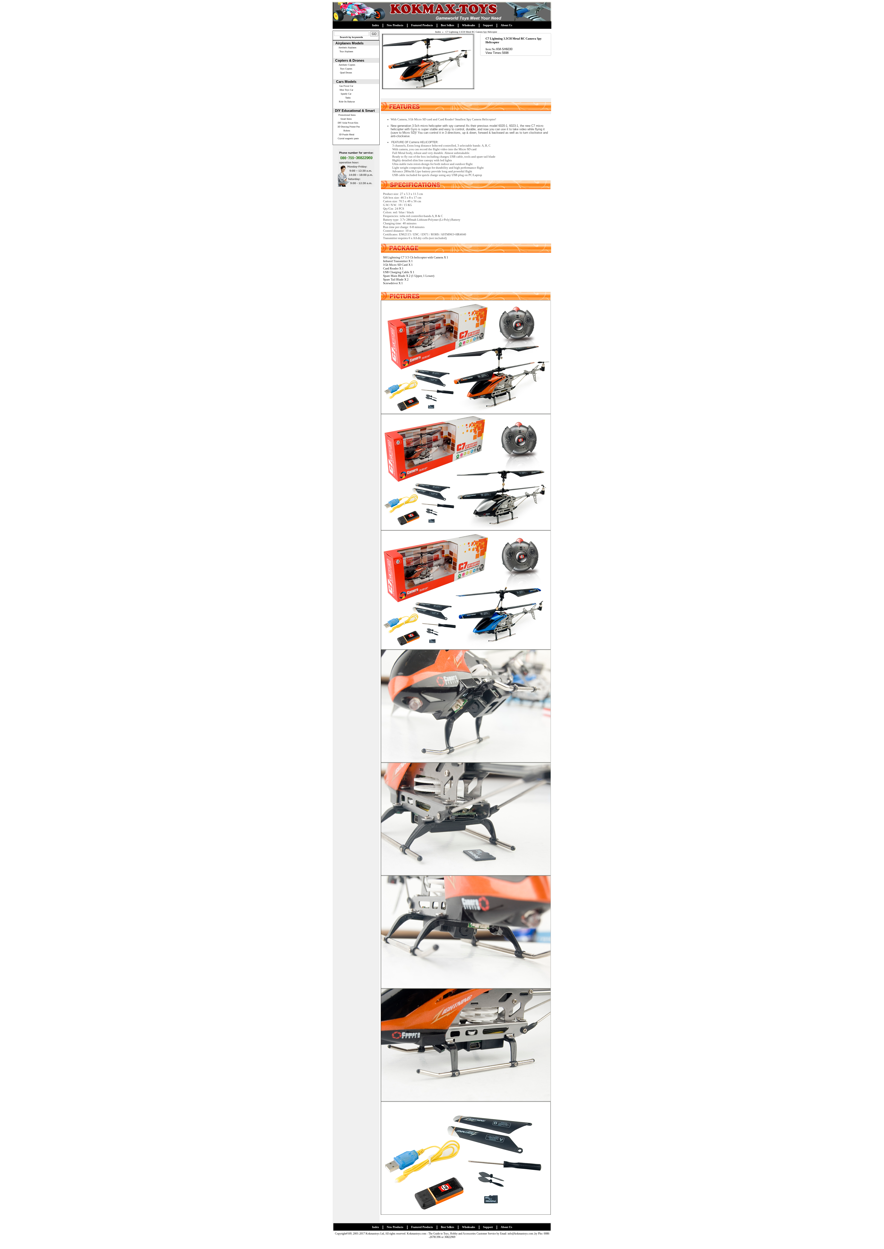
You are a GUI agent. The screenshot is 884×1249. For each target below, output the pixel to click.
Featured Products (422, 25)
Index (375, 25)
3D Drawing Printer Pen (348, 126)
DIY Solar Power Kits (348, 122)
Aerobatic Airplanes (347, 47)
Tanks (348, 97)
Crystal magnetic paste (348, 138)
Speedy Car (346, 94)
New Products (395, 25)
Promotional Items (347, 115)
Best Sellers (447, 25)
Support (488, 25)
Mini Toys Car (346, 90)
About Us (506, 25)
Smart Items (346, 119)
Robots (346, 130)
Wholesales (468, 25)
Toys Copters (346, 68)
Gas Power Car (346, 86)
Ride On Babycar (347, 101)
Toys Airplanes (346, 51)
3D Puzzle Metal (346, 134)
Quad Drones (346, 72)
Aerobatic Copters (347, 65)
